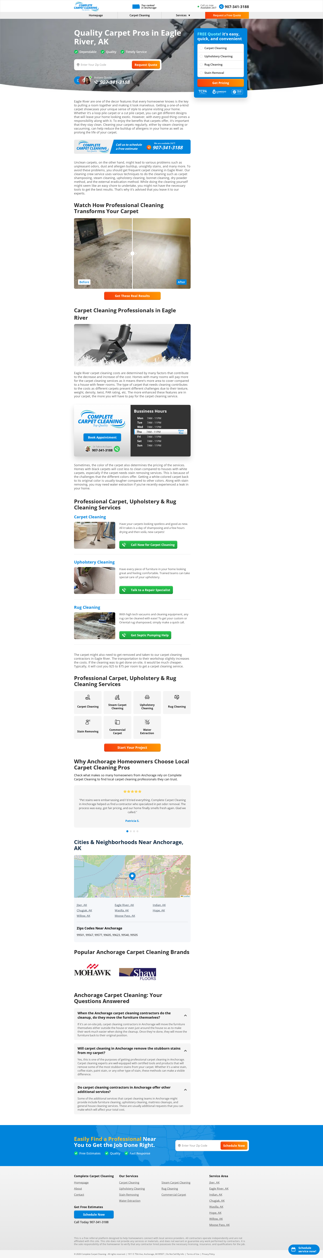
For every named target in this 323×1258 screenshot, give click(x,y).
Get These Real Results (132, 296)
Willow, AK (83, 916)
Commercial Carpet (174, 1194)
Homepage (96, 15)
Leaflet (186, 896)
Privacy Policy (208, 1254)
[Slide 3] (134, 831)
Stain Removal (214, 73)
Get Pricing (220, 83)
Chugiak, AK (84, 910)
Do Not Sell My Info (175, 1254)
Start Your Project (132, 747)
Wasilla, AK (122, 910)
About (78, 1188)
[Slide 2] (131, 831)
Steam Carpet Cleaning (176, 1182)
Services (181, 15)
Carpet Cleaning (140, 15)
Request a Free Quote (227, 15)
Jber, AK (82, 905)
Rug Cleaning (213, 64)
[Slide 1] (127, 831)
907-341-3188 (168, 147)
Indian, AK (159, 905)
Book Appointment (102, 437)
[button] (132, 876)
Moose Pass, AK (125, 916)
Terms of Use (193, 1254)
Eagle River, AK (124, 905)
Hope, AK (159, 910)
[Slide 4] (137, 831)
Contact (79, 1194)
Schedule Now (94, 1214)
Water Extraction (129, 1201)
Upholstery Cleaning (218, 56)
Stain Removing (129, 1194)
